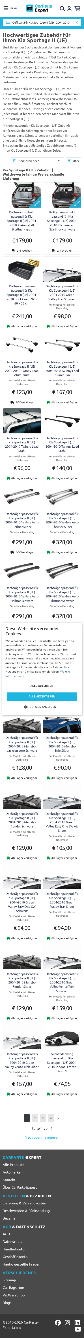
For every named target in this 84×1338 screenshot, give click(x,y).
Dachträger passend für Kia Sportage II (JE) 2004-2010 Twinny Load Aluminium (22, 368)
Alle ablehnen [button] (42, 686)
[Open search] (63, 9)
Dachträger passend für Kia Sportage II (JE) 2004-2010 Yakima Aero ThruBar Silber (62, 520)
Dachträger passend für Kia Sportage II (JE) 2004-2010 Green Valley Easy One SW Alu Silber (62, 822)
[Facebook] (58, 1322)
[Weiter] (58, 1118)
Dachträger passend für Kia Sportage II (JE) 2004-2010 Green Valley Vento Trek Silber (22, 1060)
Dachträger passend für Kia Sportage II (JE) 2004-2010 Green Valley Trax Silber (62, 899)
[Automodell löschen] (76, 22)
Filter (75, 161)
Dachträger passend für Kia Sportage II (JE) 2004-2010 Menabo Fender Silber (22, 980)
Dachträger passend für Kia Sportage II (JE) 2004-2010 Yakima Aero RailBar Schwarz (22, 594)
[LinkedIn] (78, 1322)
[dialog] (42, 669)
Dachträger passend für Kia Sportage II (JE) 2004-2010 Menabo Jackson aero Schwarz (22, 743)
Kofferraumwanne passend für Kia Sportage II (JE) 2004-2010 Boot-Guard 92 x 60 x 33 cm (22, 294)
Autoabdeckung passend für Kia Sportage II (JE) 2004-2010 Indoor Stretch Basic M (62, 1062)
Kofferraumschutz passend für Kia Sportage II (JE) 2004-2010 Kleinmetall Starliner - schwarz (62, 220)
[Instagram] (68, 1322)
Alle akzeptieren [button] (42, 696)
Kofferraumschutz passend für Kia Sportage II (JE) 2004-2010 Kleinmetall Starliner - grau (22, 220)
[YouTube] (78, 1329)
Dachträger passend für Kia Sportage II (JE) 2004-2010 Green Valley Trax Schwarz (62, 292)
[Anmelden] (70, 8)
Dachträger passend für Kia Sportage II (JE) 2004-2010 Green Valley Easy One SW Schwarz (22, 902)
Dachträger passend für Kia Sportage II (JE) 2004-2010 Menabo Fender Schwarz (22, 819)
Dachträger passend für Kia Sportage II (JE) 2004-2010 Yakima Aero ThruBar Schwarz (62, 594)
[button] (42, 707)
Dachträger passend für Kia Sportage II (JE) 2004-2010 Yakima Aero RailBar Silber (22, 520)
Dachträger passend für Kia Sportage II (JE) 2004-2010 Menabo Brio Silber (62, 743)
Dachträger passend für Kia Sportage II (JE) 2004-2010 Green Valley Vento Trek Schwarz (62, 982)
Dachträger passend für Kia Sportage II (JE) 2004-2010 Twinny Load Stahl (22, 444)
